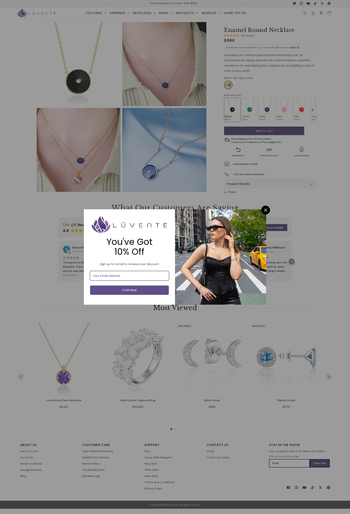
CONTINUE (129, 290)
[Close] (265, 210)
